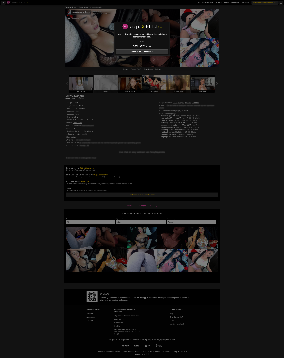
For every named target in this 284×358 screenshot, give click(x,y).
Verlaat (142, 41)
